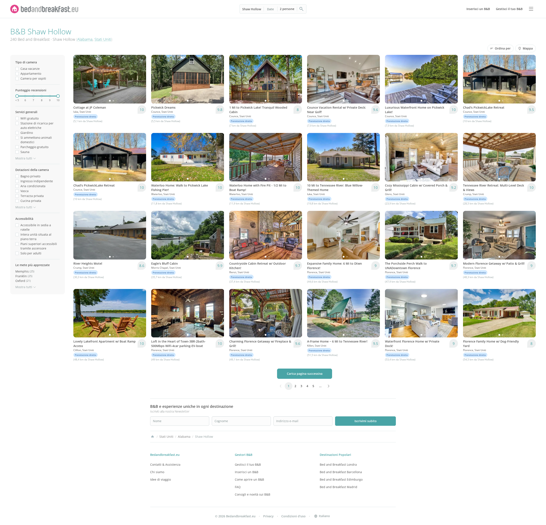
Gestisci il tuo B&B (248, 464)
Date (270, 9)
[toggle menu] (531, 9)
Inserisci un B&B (246, 472)
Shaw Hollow (251, 9)
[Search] (301, 8)
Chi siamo (157, 472)
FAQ (238, 487)
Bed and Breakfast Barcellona (341, 472)
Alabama (85, 39)
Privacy (268, 516)
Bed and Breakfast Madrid (338, 487)
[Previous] (79, 79)
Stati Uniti (102, 39)
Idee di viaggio (160, 479)
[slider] (17, 96)
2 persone (287, 9)
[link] (44, 9)
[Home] (152, 436)
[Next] (140, 79)
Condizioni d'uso (293, 516)
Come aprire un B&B (249, 479)
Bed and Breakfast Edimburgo (341, 479)
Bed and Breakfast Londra (338, 464)
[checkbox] (17, 68)
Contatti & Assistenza (165, 464)
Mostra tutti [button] (23, 158)
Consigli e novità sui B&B (252, 494)
